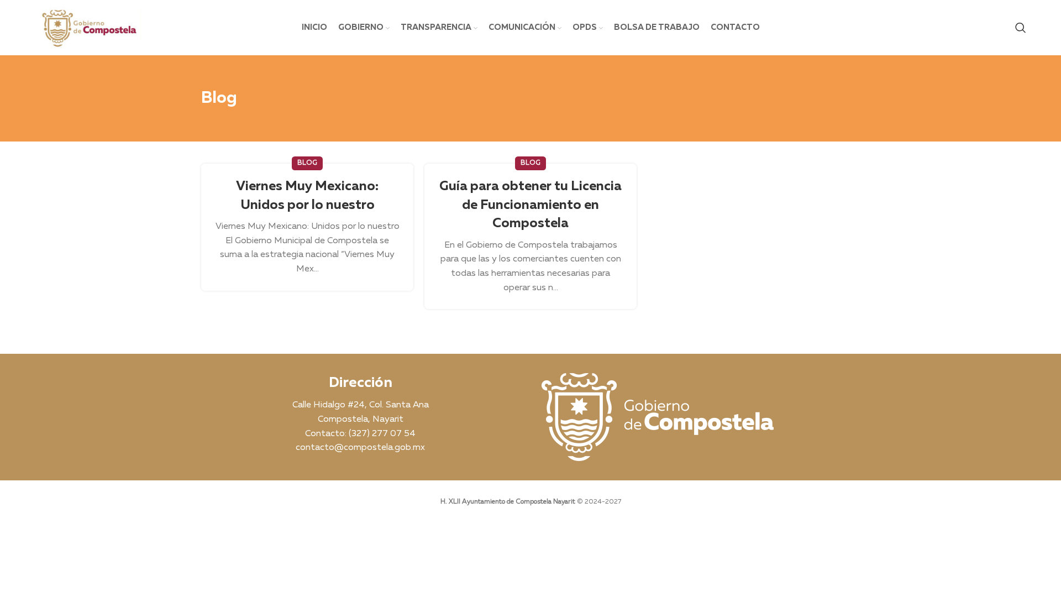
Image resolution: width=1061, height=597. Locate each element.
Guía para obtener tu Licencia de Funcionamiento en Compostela (530, 205)
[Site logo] (88, 27)
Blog (307, 163)
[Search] (1021, 28)
